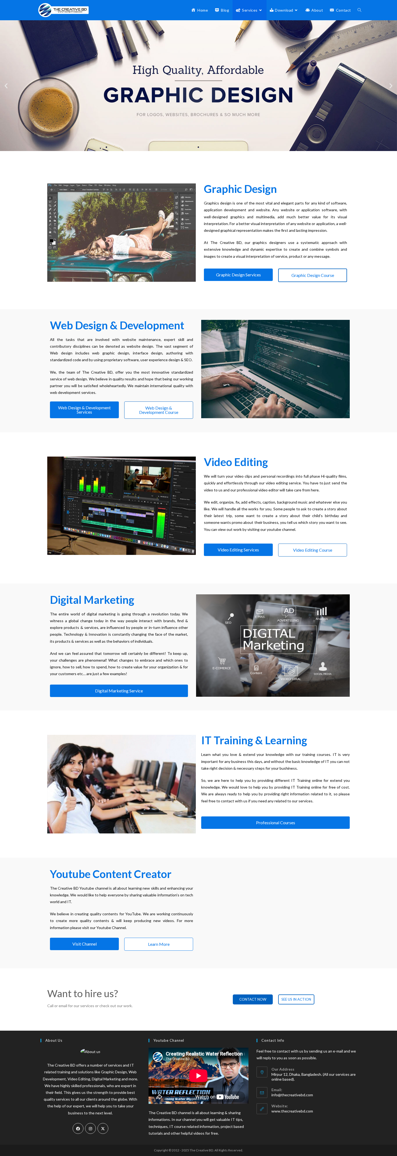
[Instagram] (90, 1128)
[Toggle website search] (359, 10)
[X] (102, 1128)
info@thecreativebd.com (292, 1095)
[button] (6, 85)
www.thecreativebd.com (292, 1111)
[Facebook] (78, 1128)
